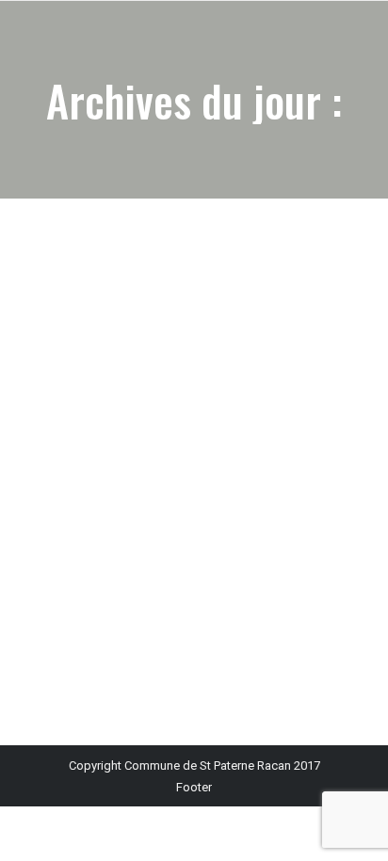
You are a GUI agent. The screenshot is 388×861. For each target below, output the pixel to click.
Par (190, 507)
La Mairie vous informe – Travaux (152, 474)
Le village (67, 507)
